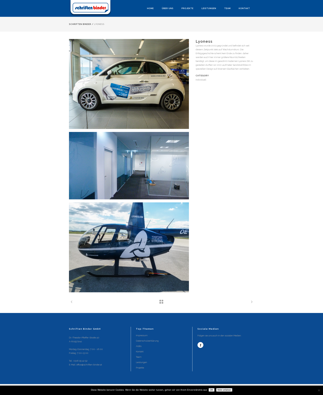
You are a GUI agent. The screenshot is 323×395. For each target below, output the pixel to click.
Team (138, 357)
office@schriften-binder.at (89, 364)
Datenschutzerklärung (147, 341)
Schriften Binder (80, 24)
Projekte (140, 367)
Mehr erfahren (224, 390)
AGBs (138, 346)
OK (211, 390)
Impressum (142, 335)
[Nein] (318, 390)
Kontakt (139, 351)
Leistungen (141, 362)
